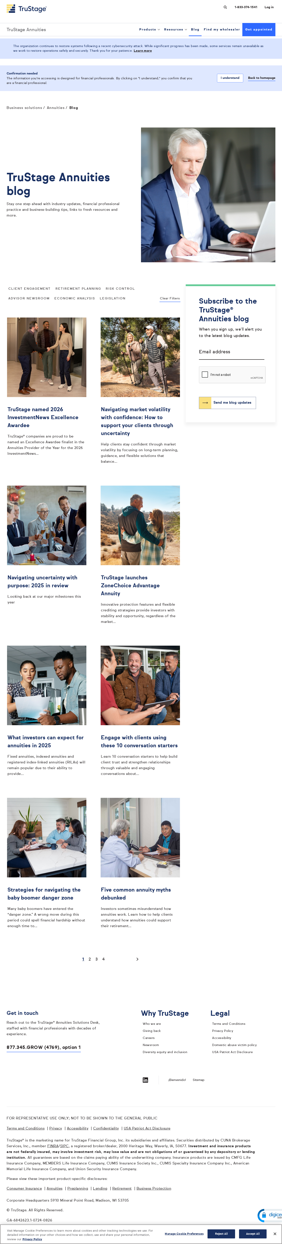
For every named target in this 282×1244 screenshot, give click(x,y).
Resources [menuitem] (173, 29)
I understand (230, 78)
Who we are (152, 1023)
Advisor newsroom (29, 298)
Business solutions (24, 108)
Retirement (122, 1189)
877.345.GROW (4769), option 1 (44, 1047)
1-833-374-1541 (246, 7)
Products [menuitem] (147, 29)
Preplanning (77, 1189)
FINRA (53, 1146)
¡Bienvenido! (177, 1080)
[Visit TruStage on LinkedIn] (145, 1080)
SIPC (64, 1146)
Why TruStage (168, 1013)
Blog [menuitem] (195, 29)
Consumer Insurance (24, 1189)
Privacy (55, 1128)
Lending (100, 1189)
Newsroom (151, 1045)
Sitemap (198, 1080)
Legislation (113, 298)
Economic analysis (74, 298)
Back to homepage (261, 78)
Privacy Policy (222, 1031)
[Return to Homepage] (27, 8)
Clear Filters (170, 298)
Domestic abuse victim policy (234, 1045)
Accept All (253, 1233)
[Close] (275, 1234)
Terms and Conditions (228, 1023)
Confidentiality (106, 1128)
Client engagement (29, 288)
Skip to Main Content (15, 2)
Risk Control (120, 288)
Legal (223, 1013)
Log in (269, 7)
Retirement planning (78, 288)
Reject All (221, 1233)
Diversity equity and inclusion (165, 1052)
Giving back (152, 1031)
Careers (149, 1038)
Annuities (56, 108)
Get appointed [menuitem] (259, 29)
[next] (136, 959)
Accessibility (221, 1038)
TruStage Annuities (26, 30)
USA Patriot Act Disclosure (232, 1052)
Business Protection (154, 1189)
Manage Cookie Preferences (184, 1233)
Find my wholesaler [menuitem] (222, 29)
